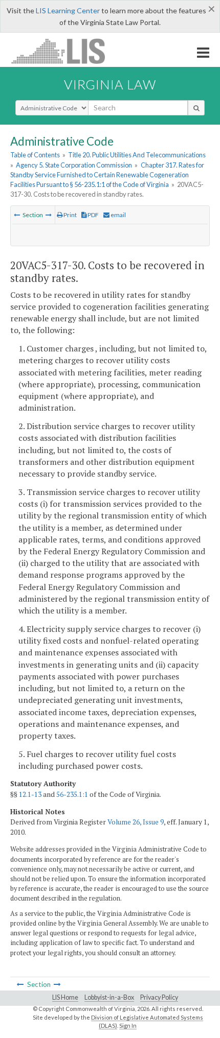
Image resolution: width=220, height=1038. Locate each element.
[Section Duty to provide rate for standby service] (17, 215)
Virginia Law (110, 84)
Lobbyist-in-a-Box (109, 997)
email (117, 215)
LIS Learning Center (68, 10)
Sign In (128, 1025)
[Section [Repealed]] (49, 215)
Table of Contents (35, 155)
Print (69, 215)
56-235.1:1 (72, 794)
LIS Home (65, 997)
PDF (92, 215)
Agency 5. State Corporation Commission (74, 165)
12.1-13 (30, 794)
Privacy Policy (159, 997)
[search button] (196, 107)
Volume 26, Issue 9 (135, 822)
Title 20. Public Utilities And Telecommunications (137, 155)
